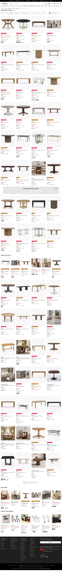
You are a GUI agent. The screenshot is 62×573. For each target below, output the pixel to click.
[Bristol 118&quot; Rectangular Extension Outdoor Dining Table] (23, 317)
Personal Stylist (22, 550)
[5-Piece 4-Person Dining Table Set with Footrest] (46, 495)
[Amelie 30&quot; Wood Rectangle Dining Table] (54, 110)
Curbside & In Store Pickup (23, 540)
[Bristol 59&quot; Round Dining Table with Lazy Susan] (8, 317)
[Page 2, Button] (37, 482)
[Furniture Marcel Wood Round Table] (23, 204)
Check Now (50, 551)
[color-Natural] (35, 274)
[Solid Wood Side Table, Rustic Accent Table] (23, 433)
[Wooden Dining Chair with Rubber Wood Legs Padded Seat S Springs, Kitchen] (15, 518)
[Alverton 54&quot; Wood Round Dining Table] (54, 347)
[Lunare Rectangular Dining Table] (23, 460)
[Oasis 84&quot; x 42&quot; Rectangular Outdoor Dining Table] (23, 404)
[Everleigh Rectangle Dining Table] (39, 374)
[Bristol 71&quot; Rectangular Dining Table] (39, 404)
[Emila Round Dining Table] (23, 24)
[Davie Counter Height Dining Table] (8, 404)
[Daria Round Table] (23, 110)
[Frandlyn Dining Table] (54, 232)
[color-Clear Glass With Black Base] (33, 157)
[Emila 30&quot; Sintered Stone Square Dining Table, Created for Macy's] (8, 460)
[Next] (29, 24)
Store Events (22, 553)
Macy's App (21, 543)
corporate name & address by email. (45, 568)
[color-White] (47, 156)
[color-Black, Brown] (3, 220)
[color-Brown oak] (55, 529)
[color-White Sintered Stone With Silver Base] (22, 42)
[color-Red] (22, 532)
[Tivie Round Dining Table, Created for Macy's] (15, 262)
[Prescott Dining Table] (23, 81)
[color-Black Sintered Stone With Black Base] (18, 42)
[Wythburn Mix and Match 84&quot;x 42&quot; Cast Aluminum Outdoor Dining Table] (54, 433)
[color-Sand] (47, 336)
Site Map (31, 552)
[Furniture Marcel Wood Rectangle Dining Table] (39, 288)
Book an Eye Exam (22, 556)
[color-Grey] (3, 42)
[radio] (1, 42)
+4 (8, 479)
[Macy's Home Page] (4, 4)
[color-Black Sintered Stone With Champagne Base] (17, 42)
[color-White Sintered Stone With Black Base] (35, 99)
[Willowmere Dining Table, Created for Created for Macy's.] (39, 433)
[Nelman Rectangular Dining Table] (8, 168)
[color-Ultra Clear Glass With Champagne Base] (19, 251)
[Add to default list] (9, 258)
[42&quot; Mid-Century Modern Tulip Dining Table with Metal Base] (54, 374)
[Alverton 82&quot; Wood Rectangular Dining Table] (23, 168)
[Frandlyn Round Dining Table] (54, 81)
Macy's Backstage (22, 545)
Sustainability (32, 554)
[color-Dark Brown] (32, 274)
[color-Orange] (23, 532)
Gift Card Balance (13, 545)
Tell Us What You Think (23, 558)
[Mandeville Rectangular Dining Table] (54, 138)
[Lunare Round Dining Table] (54, 317)
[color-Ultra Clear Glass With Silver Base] (17, 251)
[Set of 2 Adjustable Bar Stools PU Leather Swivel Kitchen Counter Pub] (46, 518)
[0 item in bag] (60, 4)
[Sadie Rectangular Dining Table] (54, 53)
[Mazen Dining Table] (54, 404)
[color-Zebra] (1, 531)
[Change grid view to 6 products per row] (51, 13)
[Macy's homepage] (1, 8)
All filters (56, 188)
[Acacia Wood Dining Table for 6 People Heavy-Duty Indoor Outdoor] (8, 347)
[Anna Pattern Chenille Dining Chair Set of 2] (5, 518)
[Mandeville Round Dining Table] (56, 262)
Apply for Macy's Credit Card (14, 540)
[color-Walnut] (55, 506)
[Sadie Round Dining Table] (8, 110)
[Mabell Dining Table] (39, 110)
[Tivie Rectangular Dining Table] (54, 24)
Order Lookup (2, 543)
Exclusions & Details (46, 551)
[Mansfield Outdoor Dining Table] (39, 347)
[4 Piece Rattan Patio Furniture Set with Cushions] (25, 518)
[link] (8, 38)
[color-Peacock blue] (25, 532)
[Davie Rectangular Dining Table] (8, 81)
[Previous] (17, 24)
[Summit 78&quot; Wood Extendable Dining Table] (23, 288)
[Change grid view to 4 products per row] (49, 13)
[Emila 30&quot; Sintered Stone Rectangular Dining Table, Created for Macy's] (39, 81)
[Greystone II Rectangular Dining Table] (23, 138)
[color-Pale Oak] (1, 99)
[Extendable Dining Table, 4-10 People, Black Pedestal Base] (15, 495)
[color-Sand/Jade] (49, 336)
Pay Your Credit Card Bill (14, 548)
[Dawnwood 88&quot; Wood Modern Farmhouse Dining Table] (23, 53)
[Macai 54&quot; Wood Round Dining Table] (8, 204)
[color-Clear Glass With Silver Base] (35, 157)
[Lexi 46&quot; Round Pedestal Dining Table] (54, 288)
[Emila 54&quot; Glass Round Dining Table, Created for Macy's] (39, 138)
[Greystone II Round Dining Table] (8, 24)
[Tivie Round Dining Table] (23, 374)
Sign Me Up (50, 542)
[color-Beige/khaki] (11, 530)
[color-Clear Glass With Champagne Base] (32, 157)
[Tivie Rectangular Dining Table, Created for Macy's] (36, 495)
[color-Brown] (1, 42)
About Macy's (32, 540)
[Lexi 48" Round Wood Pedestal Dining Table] (25, 495)
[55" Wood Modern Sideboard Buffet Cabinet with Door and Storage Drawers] (56, 518)
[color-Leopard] (3, 531)
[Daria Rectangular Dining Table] (39, 24)
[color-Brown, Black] (1, 220)
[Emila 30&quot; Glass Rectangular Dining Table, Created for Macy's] (23, 232)
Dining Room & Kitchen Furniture (16, 8)
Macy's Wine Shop (22, 548)
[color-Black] (33, 274)
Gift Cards (12, 543)
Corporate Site (32, 543)
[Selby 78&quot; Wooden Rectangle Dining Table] (8, 53)
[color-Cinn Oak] (3, 99)
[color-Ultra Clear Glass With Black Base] (18, 251)
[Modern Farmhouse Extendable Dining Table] (8, 374)
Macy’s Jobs (31, 549)
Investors (31, 545)
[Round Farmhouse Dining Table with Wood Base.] (39, 460)
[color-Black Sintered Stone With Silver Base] (19, 42)
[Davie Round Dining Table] (8, 232)
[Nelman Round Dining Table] (54, 168)
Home (3, 8)
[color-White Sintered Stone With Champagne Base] (21, 42)
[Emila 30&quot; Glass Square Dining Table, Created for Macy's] (39, 232)
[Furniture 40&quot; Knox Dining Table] (54, 460)
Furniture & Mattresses (8, 8)
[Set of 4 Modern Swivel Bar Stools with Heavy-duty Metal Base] (36, 518)
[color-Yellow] (7, 507)
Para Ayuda (2, 545)
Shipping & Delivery (3, 548)
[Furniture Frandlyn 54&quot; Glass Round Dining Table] (39, 53)
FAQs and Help (3, 540)
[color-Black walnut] (54, 506)
